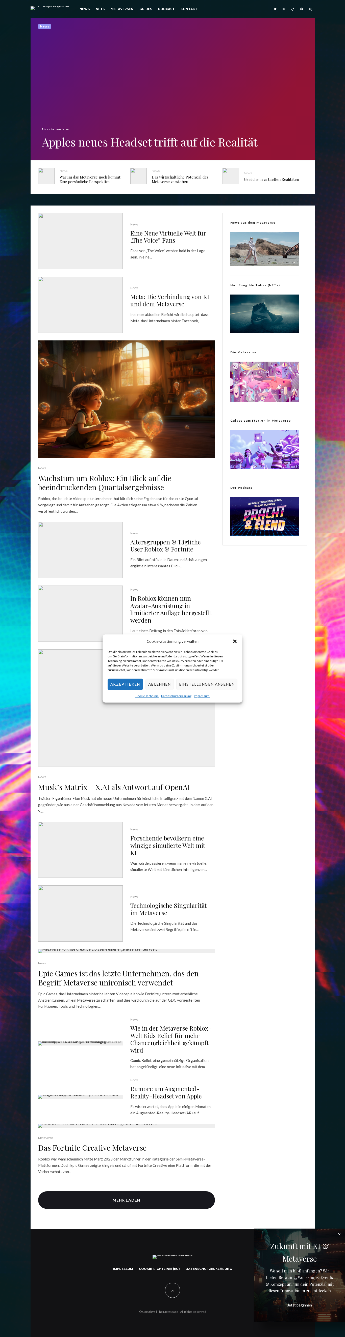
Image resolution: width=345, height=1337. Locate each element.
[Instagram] (284, 9)
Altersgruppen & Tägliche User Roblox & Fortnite (165, 545)
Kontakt (189, 9)
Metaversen (122, 9)
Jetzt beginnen (299, 1305)
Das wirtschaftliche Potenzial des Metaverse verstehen (180, 179)
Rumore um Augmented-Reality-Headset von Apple (166, 1092)
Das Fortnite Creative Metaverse (92, 1147)
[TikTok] (292, 9)
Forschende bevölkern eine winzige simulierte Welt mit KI (167, 845)
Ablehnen (159, 684)
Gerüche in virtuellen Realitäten (271, 179)
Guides (145, 9)
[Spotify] (301, 9)
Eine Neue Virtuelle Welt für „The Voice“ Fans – (168, 236)
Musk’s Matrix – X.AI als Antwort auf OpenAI (114, 787)
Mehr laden (126, 1200)
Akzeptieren (125, 684)
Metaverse (45, 1138)
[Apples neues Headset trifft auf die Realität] (173, 89)
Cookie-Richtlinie (147, 696)
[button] (234, 641)
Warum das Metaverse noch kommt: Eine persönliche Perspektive (90, 179)
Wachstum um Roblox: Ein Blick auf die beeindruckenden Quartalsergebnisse (104, 483)
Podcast (166, 9)
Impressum (202, 696)
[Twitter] (275, 9)
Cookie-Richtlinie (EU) (159, 1269)
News (85, 9)
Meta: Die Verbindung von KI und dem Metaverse (169, 300)
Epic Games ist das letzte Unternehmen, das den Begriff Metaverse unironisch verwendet (118, 978)
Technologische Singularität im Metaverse (168, 909)
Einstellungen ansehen (207, 684)
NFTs (100, 9)
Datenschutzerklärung (176, 696)
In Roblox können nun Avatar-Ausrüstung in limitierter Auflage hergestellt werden (170, 609)
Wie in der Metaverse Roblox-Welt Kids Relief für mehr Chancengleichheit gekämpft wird (170, 1039)
